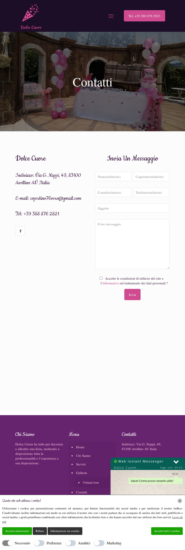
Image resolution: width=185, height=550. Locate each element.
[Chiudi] (180, 501)
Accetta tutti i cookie (167, 531)
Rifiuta (40, 531)
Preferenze (54, 543)
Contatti (81, 492)
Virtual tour (91, 482)
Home (80, 447)
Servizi (81, 464)
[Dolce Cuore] (31, 16)
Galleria (81, 472)
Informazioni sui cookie (65, 531)
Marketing (114, 543)
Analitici (84, 543)
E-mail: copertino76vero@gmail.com (48, 198)
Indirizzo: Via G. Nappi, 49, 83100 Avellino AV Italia (141, 446)
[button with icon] (20, 231)
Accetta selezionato (17, 531)
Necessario (22, 543)
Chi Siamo (83, 455)
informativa (111, 283)
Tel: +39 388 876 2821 (144, 16)
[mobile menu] (111, 16)
